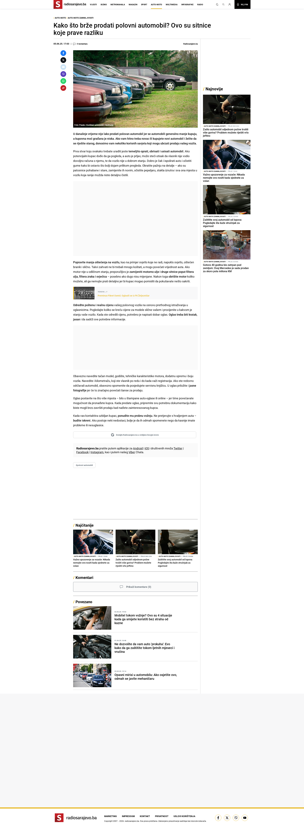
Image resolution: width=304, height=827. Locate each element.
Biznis (104, 4)
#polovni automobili (84, 465)
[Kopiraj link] (63, 88)
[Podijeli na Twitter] (63, 60)
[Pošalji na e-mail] (63, 67)
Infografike (187, 4)
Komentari (84, 577)
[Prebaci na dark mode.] (217, 4)
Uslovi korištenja (184, 816)
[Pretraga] (223, 4)
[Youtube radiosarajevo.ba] (245, 818)
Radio (200, 4)
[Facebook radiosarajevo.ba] (218, 818)
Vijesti (93, 4)
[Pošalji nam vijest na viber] (236, 818)
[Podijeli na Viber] (63, 74)
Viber (132, 452)
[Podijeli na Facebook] (63, 53)
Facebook (82, 452)
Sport (144, 4)
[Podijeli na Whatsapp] (63, 81)
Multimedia (171, 4)
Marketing (110, 816)
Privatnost (161, 816)
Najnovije (214, 89)
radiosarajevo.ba (132, 821)
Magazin (133, 4)
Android (138, 448)
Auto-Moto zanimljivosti (81, 17)
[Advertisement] (135, 218)
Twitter (178, 448)
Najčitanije (85, 525)
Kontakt (145, 816)
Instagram (97, 452)
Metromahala (118, 4)
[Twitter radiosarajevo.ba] (227, 818)
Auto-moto (156, 4)
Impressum (128, 816)
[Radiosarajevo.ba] (76, 817)
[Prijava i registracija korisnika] (230, 4)
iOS (147, 448)
